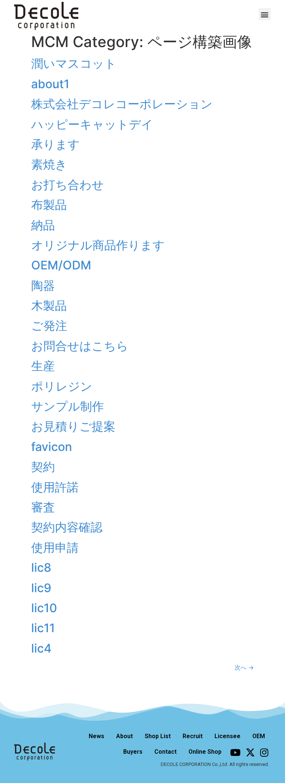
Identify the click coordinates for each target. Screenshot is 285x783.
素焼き (49, 164)
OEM (258, 736)
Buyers (132, 751)
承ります (55, 144)
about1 (50, 84)
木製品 (49, 305)
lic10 (44, 608)
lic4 (41, 648)
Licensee (227, 736)
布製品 (49, 205)
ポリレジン (61, 386)
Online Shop (205, 751)
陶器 (43, 285)
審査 (43, 507)
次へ (244, 667)
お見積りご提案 (73, 426)
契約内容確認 (66, 527)
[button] (265, 14)
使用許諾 (55, 487)
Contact (165, 751)
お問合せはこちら (79, 346)
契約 (43, 466)
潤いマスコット (74, 63)
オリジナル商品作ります (98, 245)
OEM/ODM (61, 265)
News (96, 736)
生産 (43, 366)
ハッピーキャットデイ (92, 124)
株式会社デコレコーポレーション (122, 104)
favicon (51, 446)
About (124, 736)
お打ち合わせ (67, 184)
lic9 (41, 588)
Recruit (193, 736)
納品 (43, 225)
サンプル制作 (67, 406)
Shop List (158, 736)
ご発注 (49, 325)
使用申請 (55, 547)
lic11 (43, 628)
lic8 (41, 567)
